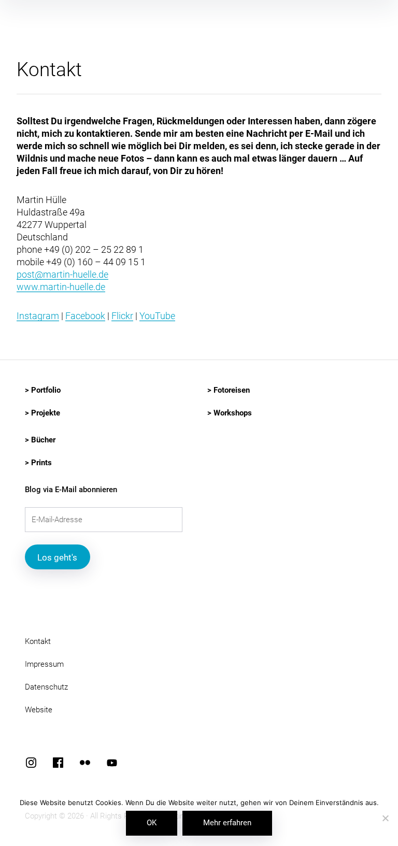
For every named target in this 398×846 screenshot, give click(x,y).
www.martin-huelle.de (61, 286)
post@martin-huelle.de (62, 274)
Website (38, 709)
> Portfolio (43, 390)
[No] (385, 819)
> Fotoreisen (228, 390)
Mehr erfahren (227, 822)
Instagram (38, 315)
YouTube (157, 315)
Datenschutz (46, 687)
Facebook (85, 315)
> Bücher (40, 439)
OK (152, 822)
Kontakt (38, 641)
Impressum (44, 664)
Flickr (122, 315)
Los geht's (57, 557)
